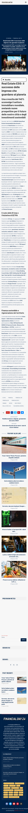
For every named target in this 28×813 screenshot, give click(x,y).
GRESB (10, 403)
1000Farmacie (18, 790)
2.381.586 (12, 785)
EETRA (4, 397)
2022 (6, 792)
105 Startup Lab (9, 790)
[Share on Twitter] (15, 412)
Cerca (3, 637)
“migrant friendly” (14, 797)
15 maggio (7, 788)
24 (21, 788)
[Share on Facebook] (12, 412)
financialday (6, 400)
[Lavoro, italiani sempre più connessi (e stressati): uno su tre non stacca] (14, 544)
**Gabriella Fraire (9, 783)
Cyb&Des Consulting (19, 810)
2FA (18, 785)
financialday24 (15, 400)
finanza (4, 403)
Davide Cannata (9, 52)
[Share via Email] (22, 412)
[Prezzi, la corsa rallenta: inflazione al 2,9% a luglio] (14, 569)
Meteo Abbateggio (5, 635)
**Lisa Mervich (19, 783)
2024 (16, 792)
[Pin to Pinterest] (18, 412)
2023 (11, 792)
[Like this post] (8, 412)
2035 (21, 794)
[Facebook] (6, 803)
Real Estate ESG (7, 406)
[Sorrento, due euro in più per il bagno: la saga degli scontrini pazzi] (14, 495)
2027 (11, 794)
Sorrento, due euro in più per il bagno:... (14, 506)
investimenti (18, 403)
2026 (6, 794)
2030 (16, 794)
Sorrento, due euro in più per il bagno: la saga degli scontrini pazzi (8, 701)
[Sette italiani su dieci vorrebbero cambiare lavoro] (14, 470)
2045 (6, 797)
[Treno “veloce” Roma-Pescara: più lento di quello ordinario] (14, 445)
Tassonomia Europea (18, 406)
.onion (6, 785)
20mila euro (15, 788)
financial (10, 397)
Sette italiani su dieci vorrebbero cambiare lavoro (8, 690)
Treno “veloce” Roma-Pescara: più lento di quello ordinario (8, 679)
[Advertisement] (14, 23)
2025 (21, 792)
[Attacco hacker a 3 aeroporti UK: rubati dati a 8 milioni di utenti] (14, 519)
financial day (19, 397)
